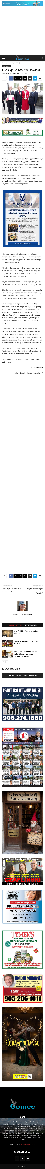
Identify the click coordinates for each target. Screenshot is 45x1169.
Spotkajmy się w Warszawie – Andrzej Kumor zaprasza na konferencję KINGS (25, 653)
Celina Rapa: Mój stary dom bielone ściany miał (11, 590)
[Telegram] (35, 78)
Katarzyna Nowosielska (12, 73)
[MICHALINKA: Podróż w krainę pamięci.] (7, 633)
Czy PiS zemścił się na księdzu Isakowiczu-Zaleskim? (35, 591)
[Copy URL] (20, 78)
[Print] (30, 78)
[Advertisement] (22, 31)
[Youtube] (28, 1158)
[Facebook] (11, 78)
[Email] (25, 78)
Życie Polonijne (16, 63)
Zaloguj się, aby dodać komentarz (22, 675)
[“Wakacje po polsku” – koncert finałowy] (7, 643)
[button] (3, 58)
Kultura (4, 636)
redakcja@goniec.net (28, 1144)
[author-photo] (22, 611)
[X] (16, 78)
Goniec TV (5, 646)
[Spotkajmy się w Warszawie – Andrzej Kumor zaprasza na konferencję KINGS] (7, 654)
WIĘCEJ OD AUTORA (30, 625)
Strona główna (6, 63)
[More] (40, 78)
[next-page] (6, 661)
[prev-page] (3, 661)
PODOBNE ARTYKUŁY (15, 625)
